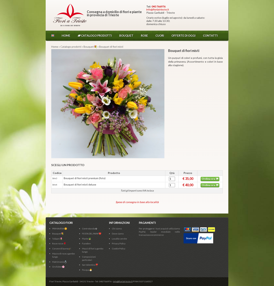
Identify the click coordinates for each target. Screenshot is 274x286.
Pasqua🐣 (87, 269)
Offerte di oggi (183, 35)
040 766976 (159, 6)
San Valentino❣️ (90, 264)
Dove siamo (118, 233)
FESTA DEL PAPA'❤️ (91, 233)
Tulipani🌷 (57, 238)
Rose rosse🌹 (59, 243)
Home (66, 35)
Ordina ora (209, 178)
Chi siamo (117, 228)
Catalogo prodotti (70, 46)
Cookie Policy (118, 248)
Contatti (210, 35)
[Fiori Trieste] (69, 25)
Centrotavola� (89, 228)
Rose (144, 35)
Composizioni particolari (89, 258)
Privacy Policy (118, 243)
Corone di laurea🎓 (62, 248)
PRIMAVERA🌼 (59, 228)
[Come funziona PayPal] (198, 234)
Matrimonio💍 (59, 261)
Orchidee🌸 (58, 266)
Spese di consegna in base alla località (137, 202)
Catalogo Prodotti (96, 35)
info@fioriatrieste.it (157, 9)
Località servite (119, 238)
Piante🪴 (86, 238)
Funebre (86, 243)
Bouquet (126, 35)
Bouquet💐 (90, 46)
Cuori (159, 35)
